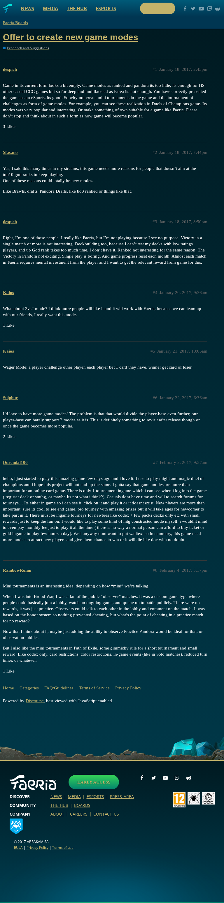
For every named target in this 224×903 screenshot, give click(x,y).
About (57, 814)
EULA (18, 847)
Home (8, 688)
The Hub (77, 8)
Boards (82, 805)
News (27, 8)
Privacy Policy (128, 688)
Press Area (122, 796)
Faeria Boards (15, 22)
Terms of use (63, 847)
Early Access (93, 782)
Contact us (106, 814)
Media (50, 8)
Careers (79, 814)
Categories (29, 688)
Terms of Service (94, 688)
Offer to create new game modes (70, 37)
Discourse (35, 700)
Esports (106, 8)
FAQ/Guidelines (59, 688)
